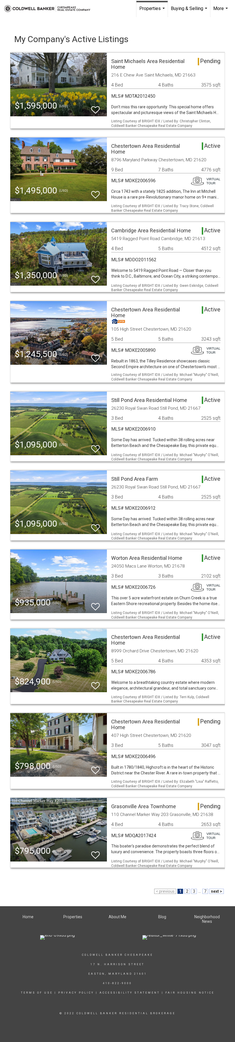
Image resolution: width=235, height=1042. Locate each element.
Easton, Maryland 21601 (117, 973)
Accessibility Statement (129, 992)
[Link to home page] (50, 8)
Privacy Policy (76, 992)
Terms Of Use (37, 992)
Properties (152, 11)
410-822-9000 (117, 983)
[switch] (95, 107)
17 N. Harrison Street (117, 964)
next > (216, 891)
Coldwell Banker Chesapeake (117, 954)
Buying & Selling (190, 11)
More (221, 11)
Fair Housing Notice (189, 992)
